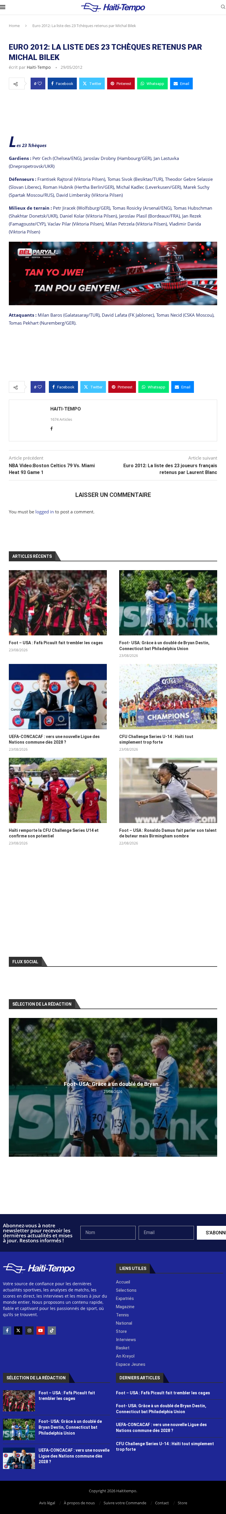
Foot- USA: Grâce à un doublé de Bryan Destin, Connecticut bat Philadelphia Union (164, 645)
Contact (162, 1502)
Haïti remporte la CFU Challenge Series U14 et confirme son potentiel (54, 833)
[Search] (223, 7)
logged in (44, 512)
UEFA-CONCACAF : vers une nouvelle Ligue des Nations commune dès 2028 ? (54, 739)
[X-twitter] (18, 1330)
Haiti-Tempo (39, 67)
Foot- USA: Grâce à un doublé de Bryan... (113, 1084)
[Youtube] (40, 1330)
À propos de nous (79, 1502)
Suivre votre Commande (125, 1502)
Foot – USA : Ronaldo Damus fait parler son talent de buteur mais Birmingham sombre (168, 833)
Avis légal (47, 1502)
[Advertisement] (113, 111)
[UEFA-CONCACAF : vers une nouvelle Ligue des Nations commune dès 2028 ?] (58, 696)
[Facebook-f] (7, 1330)
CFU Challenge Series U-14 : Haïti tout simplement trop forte (156, 739)
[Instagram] (29, 1330)
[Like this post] (40, 83)
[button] (14, 1087)
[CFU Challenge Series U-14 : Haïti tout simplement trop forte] (168, 696)
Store (182, 1502)
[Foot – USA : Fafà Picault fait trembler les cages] (58, 602)
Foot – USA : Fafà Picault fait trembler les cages (56, 642)
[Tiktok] (52, 1330)
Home (14, 25)
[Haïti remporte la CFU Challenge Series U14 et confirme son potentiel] (58, 790)
